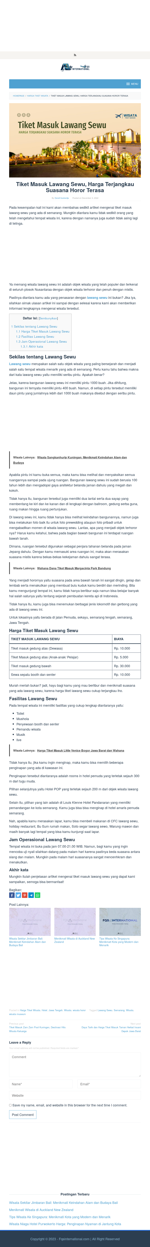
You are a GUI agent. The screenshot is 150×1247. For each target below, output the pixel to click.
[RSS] (75, 55)
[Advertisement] (75, 25)
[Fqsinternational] (75, 66)
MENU (134, 84)
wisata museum (17, 1014)
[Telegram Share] (31, 895)
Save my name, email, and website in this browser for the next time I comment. (69, 1105)
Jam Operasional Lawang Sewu (41, 341)
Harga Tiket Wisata (30, 1010)
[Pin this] (24, 895)
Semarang (119, 1010)
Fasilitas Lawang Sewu (35, 336)
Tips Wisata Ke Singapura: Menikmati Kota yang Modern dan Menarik (118, 942)
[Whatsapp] (37, 895)
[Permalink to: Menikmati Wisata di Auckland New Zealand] (75, 922)
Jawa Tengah (56, 1010)
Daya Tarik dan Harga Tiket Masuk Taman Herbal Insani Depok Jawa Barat (111, 1027)
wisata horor (79, 1010)
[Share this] (12, 895)
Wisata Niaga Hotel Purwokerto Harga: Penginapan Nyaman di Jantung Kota (65, 1223)
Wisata (67, 1010)
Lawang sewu (20, 363)
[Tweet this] (18, 895)
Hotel (44, 1010)
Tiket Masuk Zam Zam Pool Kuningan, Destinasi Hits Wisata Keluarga (37, 1027)
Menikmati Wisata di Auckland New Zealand (74, 940)
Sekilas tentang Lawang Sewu (34, 326)
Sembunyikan (48, 318)
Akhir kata (31, 346)
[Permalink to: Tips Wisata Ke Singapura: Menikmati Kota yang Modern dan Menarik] (120, 922)
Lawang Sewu (105, 1010)
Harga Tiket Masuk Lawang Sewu (43, 331)
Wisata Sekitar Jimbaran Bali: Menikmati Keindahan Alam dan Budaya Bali (27, 942)
